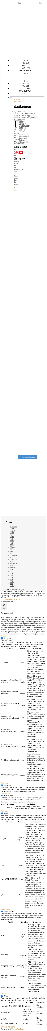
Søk (26, 73)
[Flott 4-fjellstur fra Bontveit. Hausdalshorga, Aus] (27, 310)
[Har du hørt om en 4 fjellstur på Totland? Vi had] (27, 409)
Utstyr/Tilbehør (19, 142)
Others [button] (3, 994)
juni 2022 (12, 540)
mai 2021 (12, 581)
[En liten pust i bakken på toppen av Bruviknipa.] (27, 336)
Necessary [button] (4, 636)
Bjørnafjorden (24, 126)
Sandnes (22, 138)
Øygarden (22, 134)
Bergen (21, 124)
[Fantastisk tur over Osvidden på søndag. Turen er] (27, 241)
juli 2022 (12, 536)
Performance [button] (5, 793)
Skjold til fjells (7, 2)
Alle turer (17, 111)
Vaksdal (22, 140)
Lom (23, 101)
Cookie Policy (26, 70)
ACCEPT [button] (17, 600)
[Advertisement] (23, 489)
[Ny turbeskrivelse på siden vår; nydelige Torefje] (27, 205)
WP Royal (20, 590)
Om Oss (25, 65)
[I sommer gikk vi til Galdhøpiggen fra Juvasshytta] (27, 279)
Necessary (7, 638)
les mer (15, 189)
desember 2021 (13, 556)
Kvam (21, 128)
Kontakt (25, 68)
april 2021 (12, 585)
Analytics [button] (4, 811)
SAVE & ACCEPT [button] (8, 1027)
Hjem (26, 60)
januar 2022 (12, 552)
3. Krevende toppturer (17, 99)
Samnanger (23, 136)
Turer (26, 63)
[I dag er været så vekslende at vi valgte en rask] (27, 380)
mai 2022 (12, 544)
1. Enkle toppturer (25, 113)
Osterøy (22, 132)
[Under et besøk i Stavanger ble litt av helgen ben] (27, 440)
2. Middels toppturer (26, 116)
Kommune (18, 120)
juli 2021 (12, 572)
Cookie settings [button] (7, 600)
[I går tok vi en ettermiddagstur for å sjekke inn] (27, 356)
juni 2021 (12, 577)
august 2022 (12, 532)
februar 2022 (12, 548)
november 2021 (13, 560)
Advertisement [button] (6, 909)
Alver (21, 122)
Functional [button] (5, 783)
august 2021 (12, 568)
